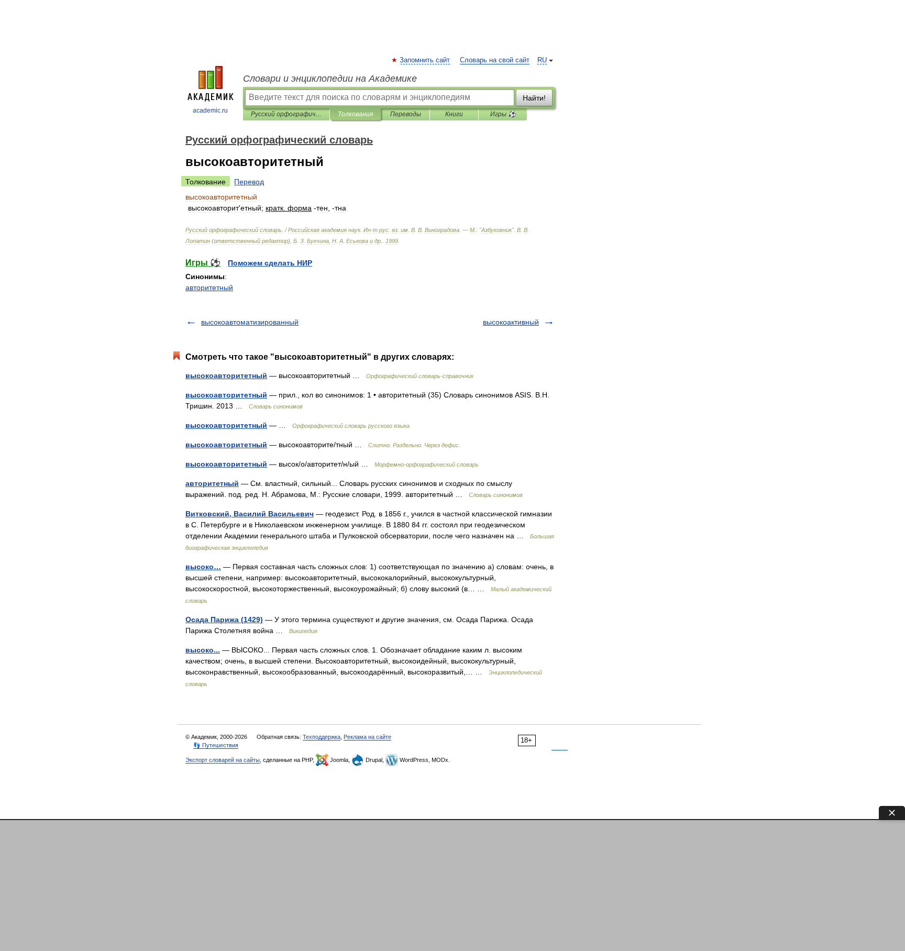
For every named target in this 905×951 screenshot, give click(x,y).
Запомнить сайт (425, 60)
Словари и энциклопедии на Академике (330, 78)
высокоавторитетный (226, 375)
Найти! (534, 98)
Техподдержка (321, 737)
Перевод (249, 182)
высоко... (202, 650)
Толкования (355, 114)
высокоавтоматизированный (250, 322)
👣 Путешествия (215, 745)
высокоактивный (511, 322)
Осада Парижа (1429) (224, 619)
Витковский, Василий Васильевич (249, 514)
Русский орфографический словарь (286, 114)
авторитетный (209, 287)
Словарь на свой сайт (494, 60)
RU (542, 60)
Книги (454, 114)
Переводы (405, 114)
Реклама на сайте (367, 737)
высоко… (203, 566)
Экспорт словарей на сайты (222, 760)
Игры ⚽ (503, 114)
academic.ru (210, 110)
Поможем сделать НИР (270, 263)
